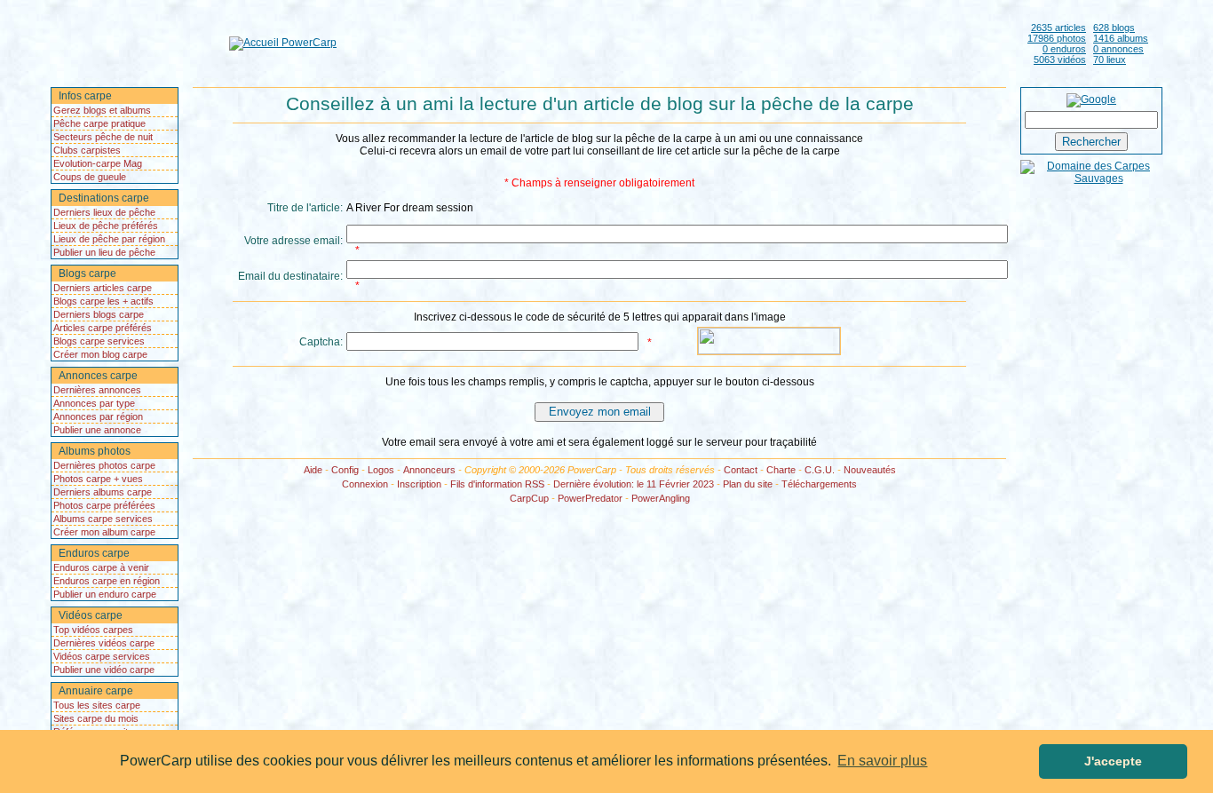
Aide (313, 469)
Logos (381, 469)
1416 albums (1120, 38)
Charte (781, 469)
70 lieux (1109, 59)
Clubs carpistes (87, 150)
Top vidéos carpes (93, 629)
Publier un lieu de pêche (104, 252)
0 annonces (1118, 49)
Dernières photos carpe (104, 465)
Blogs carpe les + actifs (103, 301)
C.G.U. (820, 469)
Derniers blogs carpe (98, 314)
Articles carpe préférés (102, 327)
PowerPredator (590, 498)
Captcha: (321, 342)
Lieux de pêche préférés (105, 225)
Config (345, 469)
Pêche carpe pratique (99, 123)
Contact (740, 469)
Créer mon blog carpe (100, 354)
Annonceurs (429, 469)
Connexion (365, 484)
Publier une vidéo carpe (104, 669)
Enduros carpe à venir (101, 567)
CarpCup (529, 498)
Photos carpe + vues (98, 478)
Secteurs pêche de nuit (103, 136)
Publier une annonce (97, 429)
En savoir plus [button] (882, 760)
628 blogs (1114, 27)
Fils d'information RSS (497, 484)
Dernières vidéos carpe (104, 643)
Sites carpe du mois (96, 718)
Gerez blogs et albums (102, 110)
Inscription (419, 484)
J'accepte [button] (1113, 761)
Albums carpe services (103, 518)
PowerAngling (660, 498)
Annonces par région (98, 416)
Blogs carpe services (99, 341)
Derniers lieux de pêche (104, 212)
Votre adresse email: (293, 240)
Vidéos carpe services (101, 656)
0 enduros (1064, 49)
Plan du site (748, 484)
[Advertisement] (678, 43)
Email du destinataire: (290, 276)
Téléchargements (819, 484)
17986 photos (1056, 38)
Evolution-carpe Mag (97, 163)
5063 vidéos (1060, 59)
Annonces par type (94, 403)
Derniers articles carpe (102, 287)
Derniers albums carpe (102, 492)
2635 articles (1058, 27)
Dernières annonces (97, 390)
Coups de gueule (89, 176)
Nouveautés (870, 469)
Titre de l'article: (305, 208)
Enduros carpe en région (106, 580)
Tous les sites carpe (96, 705)
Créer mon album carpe (104, 532)
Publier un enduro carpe (104, 594)
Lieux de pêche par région (109, 239)
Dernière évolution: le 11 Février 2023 (633, 484)
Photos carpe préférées (104, 505)
